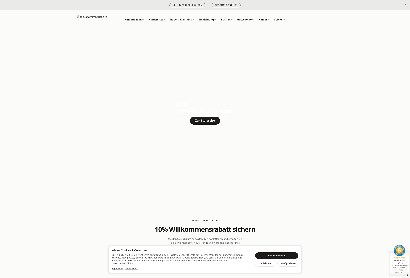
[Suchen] (313, 19)
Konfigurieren (288, 263)
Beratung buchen (226, 5)
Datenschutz (131, 268)
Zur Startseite (205, 120)
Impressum (117, 268)
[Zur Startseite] (96, 19)
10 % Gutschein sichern (187, 5)
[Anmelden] (321, 19)
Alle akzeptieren (277, 255)
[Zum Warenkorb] (330, 19)
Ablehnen (265, 263)
